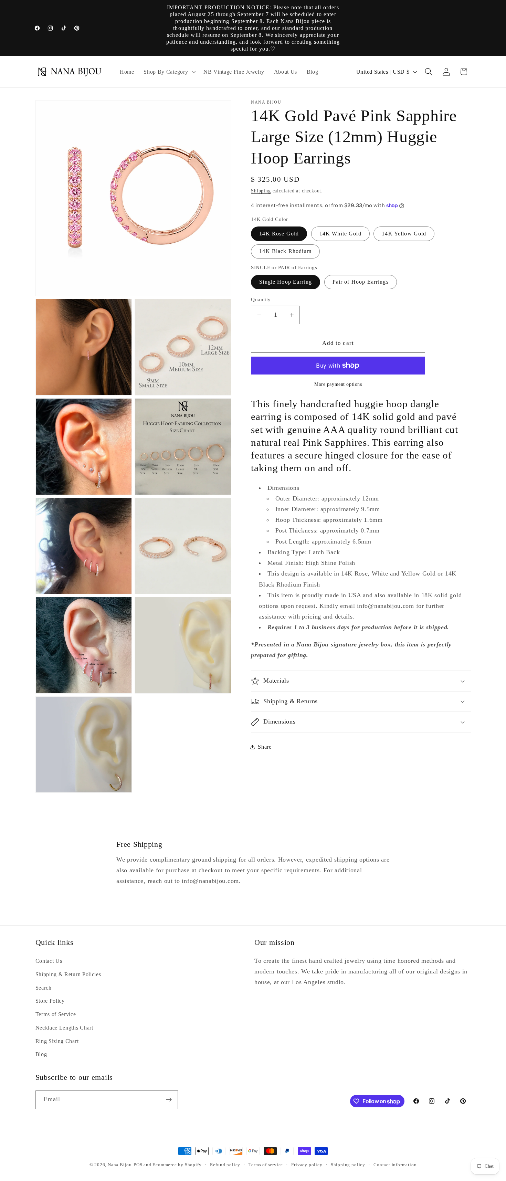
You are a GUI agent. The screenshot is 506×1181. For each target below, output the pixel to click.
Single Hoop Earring (285, 282)
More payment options (338, 384)
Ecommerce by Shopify (176, 1164)
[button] (169, 72)
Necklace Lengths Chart (64, 1028)
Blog (41, 1054)
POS (138, 1164)
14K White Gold (340, 233)
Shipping (261, 190)
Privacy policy (306, 1164)
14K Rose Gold (279, 233)
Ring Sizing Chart (57, 1041)
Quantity (261, 299)
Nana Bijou (120, 1164)
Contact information (395, 1164)
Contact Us (48, 961)
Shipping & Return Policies (68, 974)
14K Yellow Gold (404, 233)
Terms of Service (55, 1014)
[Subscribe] (169, 1099)
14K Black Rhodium (285, 251)
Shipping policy (348, 1164)
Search (43, 988)
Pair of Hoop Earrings (361, 282)
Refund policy (225, 1164)
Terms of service (266, 1164)
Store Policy (50, 1001)
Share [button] (264, 747)
